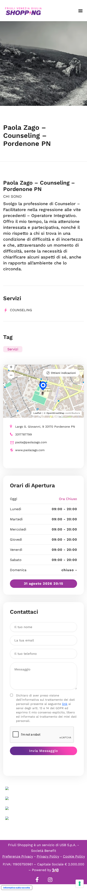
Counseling (21, 310)
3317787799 (23, 434)
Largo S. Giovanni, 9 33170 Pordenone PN (45, 426)
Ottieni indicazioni (63, 372)
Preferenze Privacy (17, 856)
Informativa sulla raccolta (16, 887)
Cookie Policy (74, 856)
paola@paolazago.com (31, 442)
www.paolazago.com (30, 450)
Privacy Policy (48, 856)
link (64, 704)
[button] (80, 10)
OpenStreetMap (55, 413)
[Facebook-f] (36, 879)
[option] (43, 63)
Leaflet (37, 413)
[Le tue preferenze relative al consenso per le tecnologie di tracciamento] (80, 884)
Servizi (12, 349)
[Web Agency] (55, 870)
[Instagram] (50, 879)
